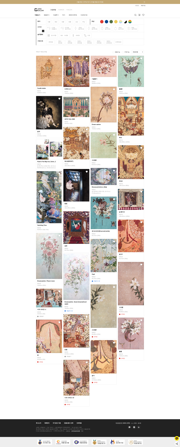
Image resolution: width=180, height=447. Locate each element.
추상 (83, 22)
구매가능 (126, 52)
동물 (70, 22)
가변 (88, 35)
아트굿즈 (69, 10)
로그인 (137, 5)
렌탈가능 (117, 52)
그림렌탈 (53, 10)
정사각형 (53, 35)
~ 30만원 (50, 42)
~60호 (121, 28)
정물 (63, 22)
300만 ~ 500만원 (99, 42)
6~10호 (68, 28)
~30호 (94, 28)
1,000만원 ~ (118, 42)
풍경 (56, 22)
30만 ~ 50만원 (60, 42)
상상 (76, 22)
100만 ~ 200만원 (79, 42)
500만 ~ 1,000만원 (109, 42)
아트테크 (61, 10)
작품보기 (37, 15)
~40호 (107, 28)
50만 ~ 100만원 (70, 42)
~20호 (81, 28)
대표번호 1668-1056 (123, 423)
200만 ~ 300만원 (89, 42)
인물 (49, 22)
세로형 (78, 35)
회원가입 (143, 5)
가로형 (66, 35)
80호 (134, 28)
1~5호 (54, 28)
